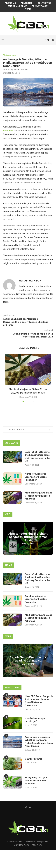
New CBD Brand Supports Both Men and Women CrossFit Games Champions (39, 701)
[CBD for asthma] (12, 763)
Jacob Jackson (20, 69)
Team (28, 9)
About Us (10, 3)
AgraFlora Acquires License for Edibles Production (36, 477)
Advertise (26, 3)
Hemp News (43, 841)
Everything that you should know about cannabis (36, 780)
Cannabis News (15, 841)
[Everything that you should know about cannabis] (12, 782)
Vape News (36, 845)
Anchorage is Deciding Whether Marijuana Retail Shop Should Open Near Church (39, 741)
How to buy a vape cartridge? (35, 720)
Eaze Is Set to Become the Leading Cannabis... (28, 659)
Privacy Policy (40, 6)
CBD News (30, 841)
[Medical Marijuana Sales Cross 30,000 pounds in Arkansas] (28, 369)
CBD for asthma (33, 759)
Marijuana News (9, 55)
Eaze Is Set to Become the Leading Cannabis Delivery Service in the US (37, 456)
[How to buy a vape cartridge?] (12, 723)
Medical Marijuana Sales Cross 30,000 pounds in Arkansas (38, 495)
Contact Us (44, 3)
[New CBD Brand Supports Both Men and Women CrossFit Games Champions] (12, 701)
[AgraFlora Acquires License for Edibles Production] (12, 478)
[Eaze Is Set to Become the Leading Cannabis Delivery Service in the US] (12, 457)
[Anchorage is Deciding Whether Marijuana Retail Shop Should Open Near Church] (12, 742)
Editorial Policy (17, 6)
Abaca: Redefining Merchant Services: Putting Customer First (28, 537)
